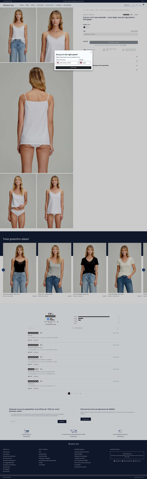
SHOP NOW (73, 67)
